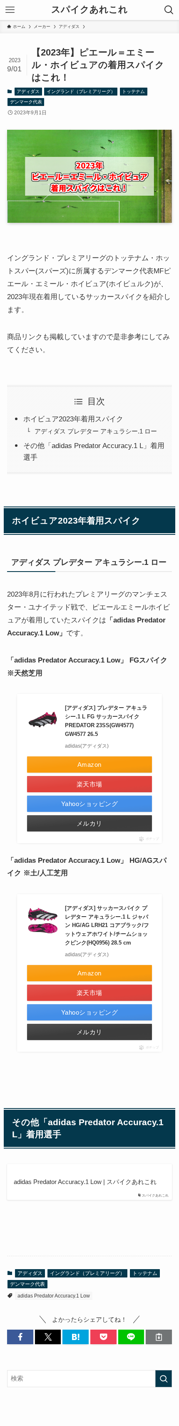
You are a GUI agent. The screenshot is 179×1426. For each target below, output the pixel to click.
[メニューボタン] (10, 10)
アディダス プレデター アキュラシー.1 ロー (96, 431)
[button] (20, 1337)
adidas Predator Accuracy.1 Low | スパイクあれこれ (85, 1181)
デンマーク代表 (26, 101)
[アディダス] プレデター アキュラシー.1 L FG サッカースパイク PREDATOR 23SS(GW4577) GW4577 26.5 (106, 721)
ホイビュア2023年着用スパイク (73, 419)
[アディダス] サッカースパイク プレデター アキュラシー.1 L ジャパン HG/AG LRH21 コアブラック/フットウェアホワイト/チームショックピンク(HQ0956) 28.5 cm (107, 925)
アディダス (28, 91)
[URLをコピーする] (159, 1337)
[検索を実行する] (163, 1378)
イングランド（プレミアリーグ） (81, 91)
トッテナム (133, 91)
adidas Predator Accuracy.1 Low (53, 1296)
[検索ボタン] (169, 10)
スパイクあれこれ (89, 10)
